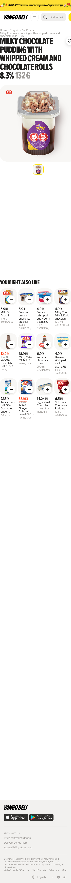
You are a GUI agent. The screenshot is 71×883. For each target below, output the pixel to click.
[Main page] (16, 18)
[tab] (38, 169)
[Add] (11, 300)
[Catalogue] (34, 17)
